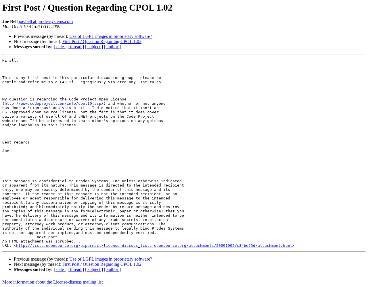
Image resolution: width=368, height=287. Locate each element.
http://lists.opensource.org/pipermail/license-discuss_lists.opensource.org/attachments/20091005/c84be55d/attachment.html (154, 245)
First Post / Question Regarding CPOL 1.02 (101, 41)
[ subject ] (94, 46)
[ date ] (60, 46)
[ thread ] (76, 46)
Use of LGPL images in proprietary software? (110, 36)
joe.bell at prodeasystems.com (46, 21)
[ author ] (112, 46)
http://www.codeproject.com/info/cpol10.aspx (54, 103)
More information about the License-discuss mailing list (52, 282)
